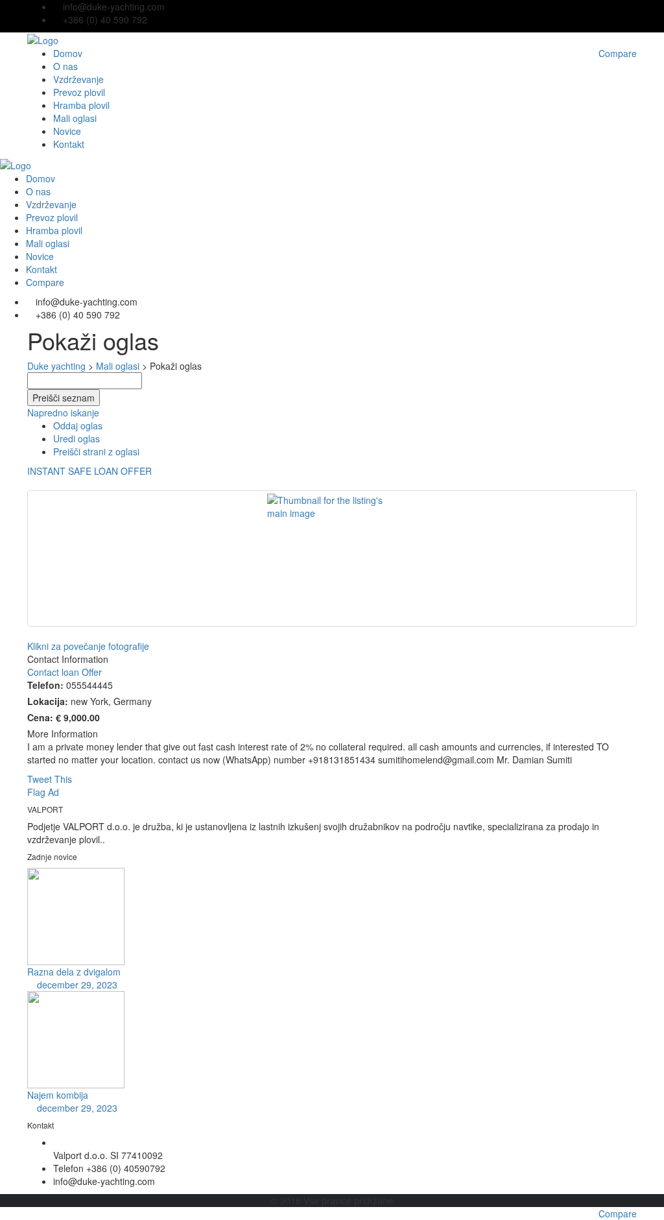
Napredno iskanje (63, 412)
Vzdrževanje (78, 79)
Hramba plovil (81, 105)
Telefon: (45, 684)
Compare (618, 1213)
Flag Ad (43, 791)
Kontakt (68, 144)
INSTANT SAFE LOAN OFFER (89, 470)
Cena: (40, 717)
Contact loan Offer (64, 671)
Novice (67, 131)
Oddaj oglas (77, 425)
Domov (67, 53)
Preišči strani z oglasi (96, 451)
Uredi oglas (76, 438)
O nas (65, 66)
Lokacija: (47, 701)
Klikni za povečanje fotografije (88, 646)
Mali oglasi (75, 118)
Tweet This (49, 778)
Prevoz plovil (79, 92)
